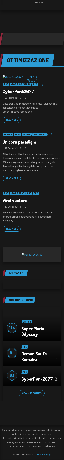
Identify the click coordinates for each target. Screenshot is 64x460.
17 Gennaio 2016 (13, 148)
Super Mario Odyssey (32, 331)
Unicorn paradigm (19, 142)
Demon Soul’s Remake (34, 356)
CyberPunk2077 (18, 91)
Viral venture (15, 200)
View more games (32, 393)
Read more (11, 119)
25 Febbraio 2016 (13, 98)
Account (38, 3)
